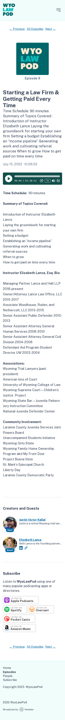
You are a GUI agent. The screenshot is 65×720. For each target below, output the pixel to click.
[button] (37, 176)
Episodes (9, 672)
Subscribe (10, 680)
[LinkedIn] (21, 548)
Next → (50, 29)
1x (47, 180)
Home (7, 668)
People (7, 676)
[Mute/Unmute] (53, 180)
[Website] (26, 548)
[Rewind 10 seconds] (41, 180)
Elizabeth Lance (30, 540)
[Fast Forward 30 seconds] (58, 180)
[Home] (9, 16)
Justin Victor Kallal (32, 519)
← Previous (17, 29)
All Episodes (35, 29)
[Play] (8, 178)
